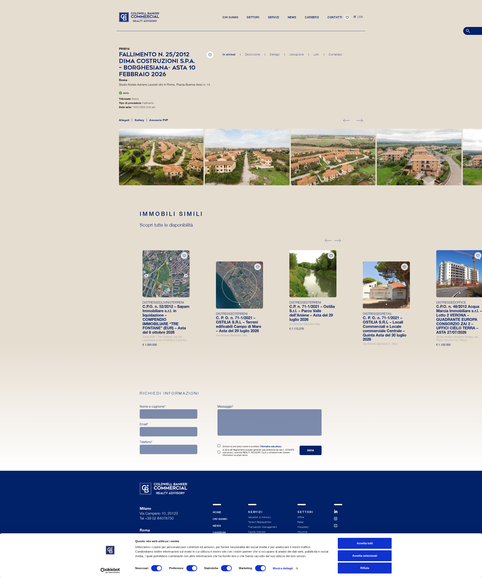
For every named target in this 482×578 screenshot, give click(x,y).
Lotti (316, 54)
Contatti (334, 17)
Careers (312, 17)
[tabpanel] (166, 273)
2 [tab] (166, 293)
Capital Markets (257, 531)
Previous (146, 276)
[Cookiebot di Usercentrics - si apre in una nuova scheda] (110, 570)
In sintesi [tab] (229, 54)
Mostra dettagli (283, 568)
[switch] (191, 568)
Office (300, 517)
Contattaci (335, 54)
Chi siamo (230, 17)
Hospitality (303, 527)
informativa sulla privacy (271, 446)
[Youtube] (338, 527)
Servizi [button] (273, 17)
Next (186, 276)
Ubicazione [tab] (296, 54)
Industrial (302, 531)
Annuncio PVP (158, 120)
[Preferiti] (347, 17)
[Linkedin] (338, 513)
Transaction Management (262, 527)
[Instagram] (338, 520)
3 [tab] (168, 293)
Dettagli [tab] (275, 54)
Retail (300, 522)
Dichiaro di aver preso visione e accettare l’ (252, 446)
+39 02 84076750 (159, 519)
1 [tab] (164, 293)
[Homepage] (139, 16)
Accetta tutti (365, 543)
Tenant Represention (260, 522)
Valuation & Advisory (259, 517)
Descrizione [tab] (252, 54)
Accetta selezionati (364, 555)
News (292, 17)
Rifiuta (364, 568)
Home (217, 512)
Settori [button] (253, 17)
